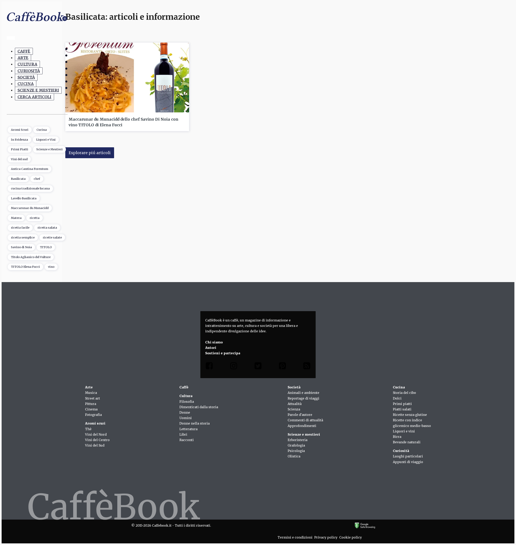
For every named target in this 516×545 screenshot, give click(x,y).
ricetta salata (47, 227)
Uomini (185, 418)
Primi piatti (402, 404)
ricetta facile (20, 227)
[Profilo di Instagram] (234, 367)
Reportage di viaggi (303, 398)
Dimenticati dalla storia (198, 407)
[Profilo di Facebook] (209, 367)
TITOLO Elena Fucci (25, 267)
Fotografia (93, 415)
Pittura (90, 404)
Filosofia (186, 402)
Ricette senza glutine (410, 415)
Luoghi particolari (408, 456)
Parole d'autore (300, 415)
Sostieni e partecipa (222, 353)
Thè (88, 429)
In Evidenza (19, 139)
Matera (16, 218)
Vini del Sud (94, 445)
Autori (210, 348)
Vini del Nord (96, 434)
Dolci (397, 398)
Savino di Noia (21, 247)
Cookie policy (350, 537)
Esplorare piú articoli (90, 152)
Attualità (295, 404)
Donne (184, 412)
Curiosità (29, 70)
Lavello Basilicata (23, 198)
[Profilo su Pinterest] (282, 367)
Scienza (294, 409)
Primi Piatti (19, 149)
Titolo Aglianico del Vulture (31, 257)
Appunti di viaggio (408, 462)
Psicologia (296, 451)
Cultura (27, 64)
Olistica (294, 456)
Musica (91, 393)
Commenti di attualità (305, 420)
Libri (183, 434)
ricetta (35, 218)
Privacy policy (325, 537)
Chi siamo (214, 342)
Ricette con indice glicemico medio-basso (412, 423)
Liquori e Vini (46, 139)
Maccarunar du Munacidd (30, 208)
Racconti (186, 440)
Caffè (24, 51)
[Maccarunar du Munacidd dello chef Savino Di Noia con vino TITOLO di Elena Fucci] (127, 77)
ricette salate (52, 237)
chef (37, 179)
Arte (23, 57)
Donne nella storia (194, 423)
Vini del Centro (97, 440)
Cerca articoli (34, 96)
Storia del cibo (404, 393)
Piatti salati (402, 409)
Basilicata (18, 179)
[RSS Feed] (307, 367)
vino (51, 267)
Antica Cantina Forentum (29, 169)
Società (26, 77)
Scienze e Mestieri (38, 90)
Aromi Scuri (19, 130)
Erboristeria (297, 440)
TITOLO (46, 247)
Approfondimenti (302, 426)
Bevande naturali (406, 442)
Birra (397, 437)
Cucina (26, 83)
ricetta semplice (23, 237)
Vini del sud (19, 159)
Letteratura (188, 429)
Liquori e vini (404, 431)
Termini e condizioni (295, 537)
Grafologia (296, 445)
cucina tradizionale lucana (30, 188)
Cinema (91, 409)
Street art (92, 398)
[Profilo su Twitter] (258, 367)
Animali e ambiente (303, 393)
